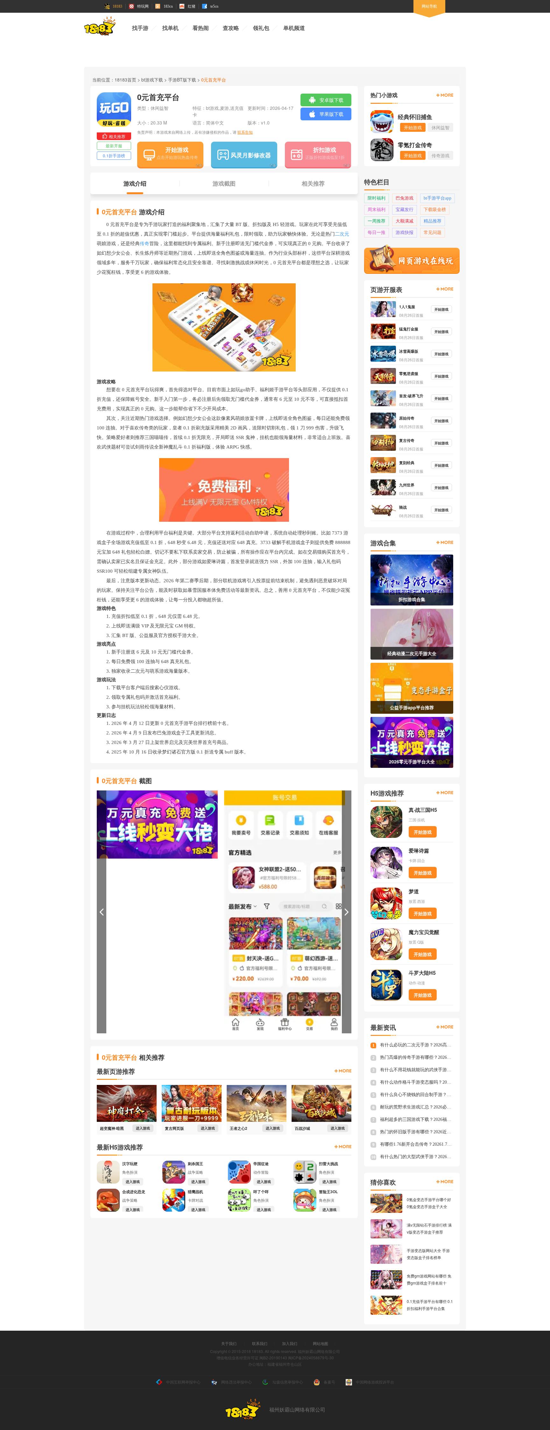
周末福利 (376, 209)
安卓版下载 (331, 99)
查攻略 (231, 28)
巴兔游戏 (404, 198)
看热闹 (201, 28)
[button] (101, 911)
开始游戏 (177, 149)
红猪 (191, 6)
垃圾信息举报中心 (287, 1381)
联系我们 (259, 1343)
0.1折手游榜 (114, 155)
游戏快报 (404, 232)
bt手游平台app (437, 198)
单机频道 (294, 28)
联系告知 (245, 132)
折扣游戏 (324, 149)
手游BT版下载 (182, 79)
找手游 (140, 28)
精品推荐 (432, 221)
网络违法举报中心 (236, 1381)
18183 (117, 6)
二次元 (342, 234)
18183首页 (125, 79)
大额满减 (404, 221)
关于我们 (228, 1343)
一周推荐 (376, 221)
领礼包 (261, 28)
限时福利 (376, 198)
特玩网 (143, 6)
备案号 (329, 1381)
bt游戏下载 (152, 79)
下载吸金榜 (435, 209)
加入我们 (289, 1343)
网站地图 (320, 1343)
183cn (168, 6)
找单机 (170, 28)
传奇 (144, 243)
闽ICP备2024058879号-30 (311, 1357)
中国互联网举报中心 (183, 1381)
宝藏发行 (404, 209)
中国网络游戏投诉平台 (375, 1381)
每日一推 (376, 232)
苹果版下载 (331, 113)
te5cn (214, 6)
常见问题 (432, 232)
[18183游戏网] (100, 27)
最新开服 (114, 146)
